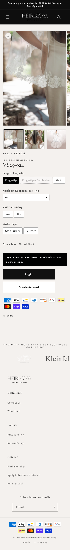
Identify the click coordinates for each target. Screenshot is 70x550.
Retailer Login (15, 483)
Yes (8, 214)
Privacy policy (40, 542)
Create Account (29, 287)
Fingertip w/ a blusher (36, 180)
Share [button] (10, 315)
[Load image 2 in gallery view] (35, 139)
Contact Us (14, 402)
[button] (7, 17)
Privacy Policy (15, 434)
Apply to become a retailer (23, 475)
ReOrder (31, 231)
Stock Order (12, 231)
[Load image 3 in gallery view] (56, 139)
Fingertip (11, 180)
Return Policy (15, 443)
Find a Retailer (16, 466)
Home (6, 153)
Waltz (59, 180)
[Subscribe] (53, 507)
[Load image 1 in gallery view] (13, 139)
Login (29, 274)
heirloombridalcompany (33, 537)
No (19, 214)
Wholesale (13, 411)
